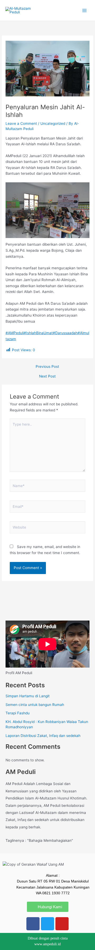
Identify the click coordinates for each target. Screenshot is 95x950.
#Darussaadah (65, 333)
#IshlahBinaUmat (38, 333)
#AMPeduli (15, 333)
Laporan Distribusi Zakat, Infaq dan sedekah (43, 736)
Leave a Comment (21, 123)
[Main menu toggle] (84, 10)
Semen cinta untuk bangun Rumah (35, 705)
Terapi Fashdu (18, 713)
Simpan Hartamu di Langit (28, 696)
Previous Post (47, 367)
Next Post (47, 376)
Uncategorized (52, 123)
